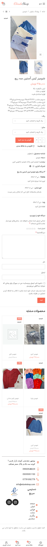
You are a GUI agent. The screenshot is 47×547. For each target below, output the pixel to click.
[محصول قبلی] (9, 11)
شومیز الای (12, 354)
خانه (43, 11)
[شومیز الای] (13, 334)
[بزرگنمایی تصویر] (40, 54)
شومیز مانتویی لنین (19, 162)
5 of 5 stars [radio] (27, 229)
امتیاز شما (41, 229)
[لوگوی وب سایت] (22, 3)
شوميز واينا (34, 398)
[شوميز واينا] (34, 379)
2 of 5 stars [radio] (33, 229)
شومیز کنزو (34, 354)
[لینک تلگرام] (30, 166)
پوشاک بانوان (34, 11)
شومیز (25, 11)
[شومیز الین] (34, 425)
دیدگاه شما (40, 232)
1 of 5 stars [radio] (35, 229)
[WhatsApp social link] (33, 166)
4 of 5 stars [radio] (29, 229)
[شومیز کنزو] (34, 334)
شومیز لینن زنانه (32, 162)
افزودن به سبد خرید (24, 140)
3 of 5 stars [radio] (31, 229)
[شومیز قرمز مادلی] (13, 379)
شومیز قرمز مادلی (13, 398)
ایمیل (43, 272)
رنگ (43, 116)
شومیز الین (34, 445)
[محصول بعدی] (3, 11)
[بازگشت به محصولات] (6, 11)
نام (44, 262)
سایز (43, 127)
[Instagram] (15, 502)
